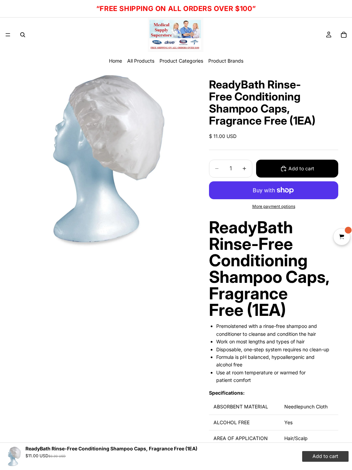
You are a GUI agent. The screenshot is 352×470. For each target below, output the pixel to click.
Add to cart (301, 168)
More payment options (273, 206)
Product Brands (225, 61)
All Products (140, 61)
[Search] (22, 34)
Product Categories (181, 61)
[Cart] (343, 34)
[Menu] (8, 35)
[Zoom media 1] (103, 159)
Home (115, 61)
